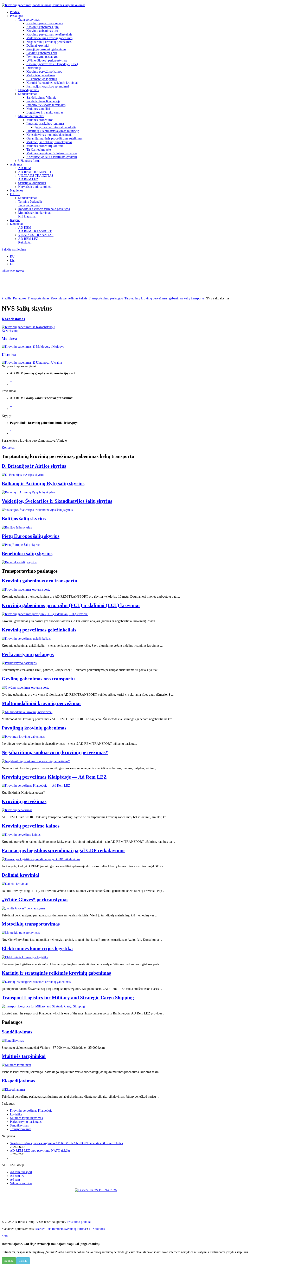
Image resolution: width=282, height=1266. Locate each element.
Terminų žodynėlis (30, 201)
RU (12, 256)
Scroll (5, 1236)
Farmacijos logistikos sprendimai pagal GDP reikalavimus (63, 850)
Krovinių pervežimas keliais (44, 23)
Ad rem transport (21, 1172)
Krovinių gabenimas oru (42, 30)
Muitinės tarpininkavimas (34, 212)
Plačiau (23, 1260)
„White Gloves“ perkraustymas (46, 60)
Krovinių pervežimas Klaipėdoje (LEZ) (52, 64)
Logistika (16, 1114)
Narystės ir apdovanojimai (35, 186)
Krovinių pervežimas (24, 801)
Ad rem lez (17, 1175)
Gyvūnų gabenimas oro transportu (38, 678)
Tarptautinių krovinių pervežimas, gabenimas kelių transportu (164, 298)
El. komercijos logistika (41, 79)
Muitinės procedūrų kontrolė (44, 146)
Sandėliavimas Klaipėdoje (43, 101)
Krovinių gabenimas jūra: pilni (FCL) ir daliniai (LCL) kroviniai (71, 605)
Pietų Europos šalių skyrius (30, 536)
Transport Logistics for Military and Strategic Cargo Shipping (68, 997)
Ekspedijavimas (28, 90)
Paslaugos (19, 298)
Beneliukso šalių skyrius (27, 553)
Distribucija (33, 68)
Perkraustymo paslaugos (42, 56)
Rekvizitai (24, 242)
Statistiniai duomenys (32, 183)
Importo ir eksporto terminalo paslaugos (44, 209)
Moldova (9, 338)
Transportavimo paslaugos (106, 298)
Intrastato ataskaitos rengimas (45, 123)
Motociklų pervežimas (40, 75)
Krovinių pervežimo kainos (44, 71)
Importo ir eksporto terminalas (45, 105)
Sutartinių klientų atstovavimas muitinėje (52, 131)
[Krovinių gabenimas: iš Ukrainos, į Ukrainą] (32, 362)
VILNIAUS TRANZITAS (35, 175)
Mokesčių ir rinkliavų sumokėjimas (49, 142)
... (11, 380)
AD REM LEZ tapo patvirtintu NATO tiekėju (40, 1150)
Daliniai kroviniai (37, 45)
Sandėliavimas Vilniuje (41, 97)
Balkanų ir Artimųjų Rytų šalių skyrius (43, 483)
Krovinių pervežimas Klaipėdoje (31, 1110)
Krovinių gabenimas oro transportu (39, 580)
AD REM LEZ (28, 179)
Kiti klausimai (27, 216)
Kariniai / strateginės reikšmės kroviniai (52, 82)
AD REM (24, 168)
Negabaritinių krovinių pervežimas (48, 42)
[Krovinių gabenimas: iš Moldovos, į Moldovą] (33, 346)
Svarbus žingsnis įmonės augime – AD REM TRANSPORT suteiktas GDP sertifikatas (66, 1143)
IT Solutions (97, 1229)
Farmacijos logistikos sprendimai (47, 86)
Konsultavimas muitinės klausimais (49, 134)
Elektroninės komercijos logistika (37, 948)
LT (12, 264)
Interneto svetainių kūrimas (69, 1229)
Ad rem (15, 1179)
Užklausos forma (29, 160)
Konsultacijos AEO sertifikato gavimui (51, 157)
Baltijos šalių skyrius (24, 518)
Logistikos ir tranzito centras (44, 112)
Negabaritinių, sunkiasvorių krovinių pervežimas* (55, 752)
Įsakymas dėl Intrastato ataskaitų (56, 127)
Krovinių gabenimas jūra (42, 27)
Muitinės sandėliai (38, 108)
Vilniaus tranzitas (21, 1183)
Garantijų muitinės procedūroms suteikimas (54, 138)
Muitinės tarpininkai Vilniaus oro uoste (51, 153)
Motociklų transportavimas (31, 924)
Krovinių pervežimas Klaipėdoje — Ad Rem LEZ (54, 777)
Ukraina (9, 354)
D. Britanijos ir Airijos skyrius (34, 466)
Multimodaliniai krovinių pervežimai (41, 703)
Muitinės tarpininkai (31, 116)
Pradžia (6, 298)
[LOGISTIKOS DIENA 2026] (141, 1202)
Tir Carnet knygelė (38, 149)
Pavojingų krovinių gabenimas (46, 49)
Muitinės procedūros (39, 120)
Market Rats (43, 1229)
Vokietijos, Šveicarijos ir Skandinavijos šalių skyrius (57, 501)
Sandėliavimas (27, 94)
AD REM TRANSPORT (35, 172)
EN (12, 260)
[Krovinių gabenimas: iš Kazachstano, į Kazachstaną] (36, 330)
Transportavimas (29, 19)
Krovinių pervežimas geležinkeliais (49, 34)
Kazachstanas (13, 319)
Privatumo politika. (79, 1221)
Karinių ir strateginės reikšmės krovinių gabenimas (56, 973)
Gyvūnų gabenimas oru (41, 53)
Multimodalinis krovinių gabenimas (49, 38)
